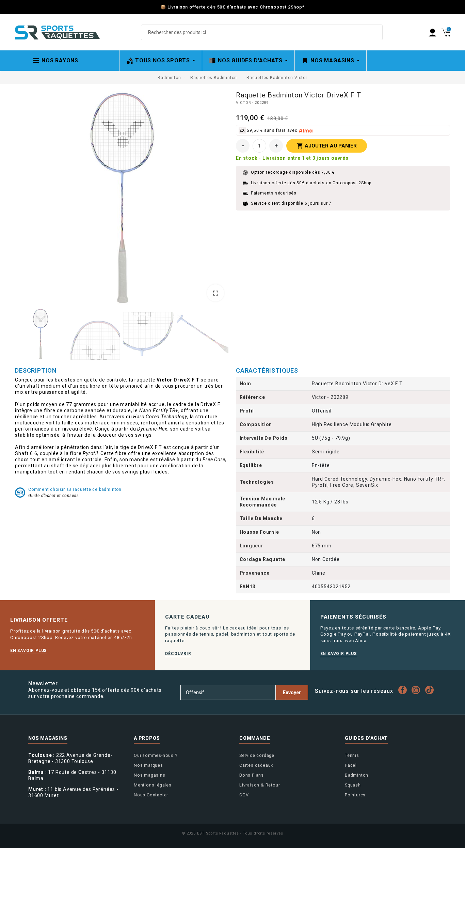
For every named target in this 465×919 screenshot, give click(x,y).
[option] (122, 199)
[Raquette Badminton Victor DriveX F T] (122, 198)
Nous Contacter (151, 794)
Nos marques (148, 765)
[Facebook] (404, 690)
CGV (243, 794)
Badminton (356, 775)
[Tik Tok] (431, 690)
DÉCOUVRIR (178, 653)
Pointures (355, 794)
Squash (353, 785)
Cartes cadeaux (256, 765)
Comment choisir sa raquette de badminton (75, 489)
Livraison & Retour (259, 785)
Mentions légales (153, 785)
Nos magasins (149, 775)
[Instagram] (418, 690)
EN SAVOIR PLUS (28, 650)
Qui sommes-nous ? (155, 755)
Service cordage (256, 755)
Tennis (352, 755)
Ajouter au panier (326, 145)
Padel (351, 765)
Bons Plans (251, 775)
